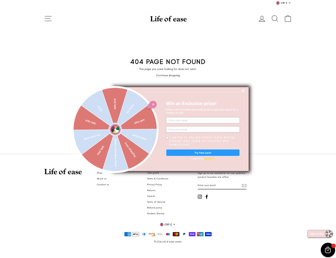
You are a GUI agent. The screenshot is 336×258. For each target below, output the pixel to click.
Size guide (153, 172)
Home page (103, 167)
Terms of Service (156, 201)
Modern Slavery (155, 213)
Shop (100, 172)
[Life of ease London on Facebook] (207, 197)
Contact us (103, 184)
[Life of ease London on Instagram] (200, 197)
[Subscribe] (244, 185)
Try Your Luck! (203, 152)
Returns (151, 190)
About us (101, 178)
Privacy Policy (154, 184)
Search (151, 196)
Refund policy (154, 207)
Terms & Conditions (157, 178)
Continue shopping (168, 75)
